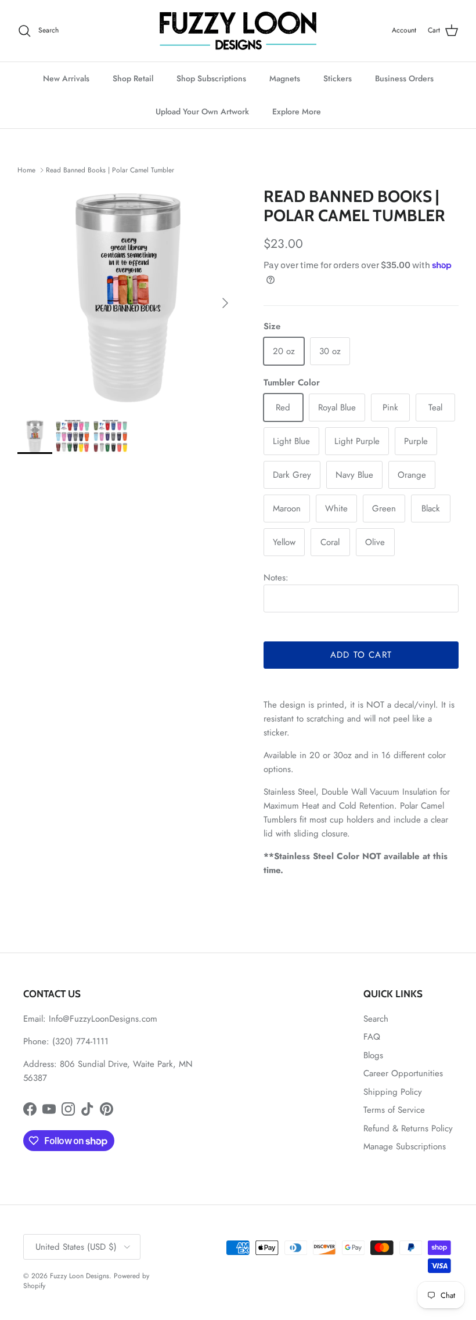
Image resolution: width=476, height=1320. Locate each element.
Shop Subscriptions (211, 78)
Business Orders (404, 78)
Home (26, 170)
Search (375, 1018)
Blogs (373, 1055)
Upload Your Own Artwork (202, 111)
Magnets (284, 78)
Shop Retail (133, 78)
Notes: (276, 577)
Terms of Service (394, 1109)
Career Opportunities (403, 1073)
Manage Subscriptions (404, 1146)
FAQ (371, 1036)
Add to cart (361, 654)
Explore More (296, 111)
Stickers (337, 78)
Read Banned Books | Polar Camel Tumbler (110, 170)
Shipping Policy (392, 1091)
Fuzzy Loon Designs (79, 1276)
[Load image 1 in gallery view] (127, 297)
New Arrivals (66, 78)
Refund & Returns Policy (408, 1128)
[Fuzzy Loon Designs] (238, 31)
